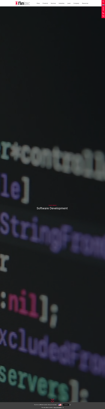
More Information (58, 407)
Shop (38, 3)
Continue (66, 404)
